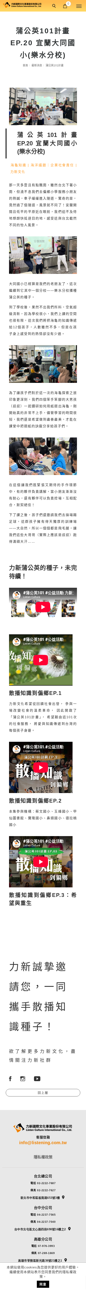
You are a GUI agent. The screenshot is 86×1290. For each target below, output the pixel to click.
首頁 (25, 65)
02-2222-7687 (46, 1183)
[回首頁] (22, 4)
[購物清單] (65, 6)
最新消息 (37, 65)
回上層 (43, 1092)
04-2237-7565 (46, 1214)
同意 (43, 1284)
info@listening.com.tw (43, 1142)
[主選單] (79, 6)
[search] (55, 6)
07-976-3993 (46, 1246)
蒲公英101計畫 (55, 65)
